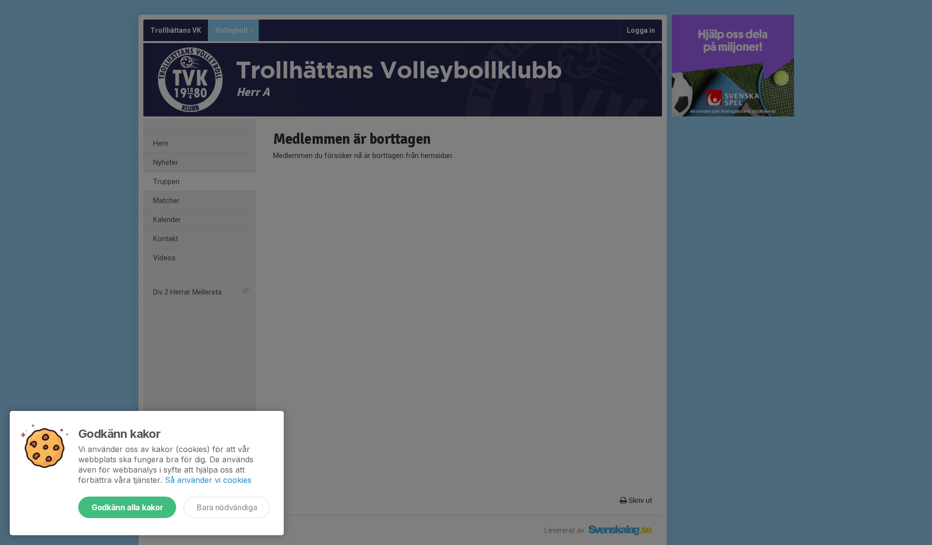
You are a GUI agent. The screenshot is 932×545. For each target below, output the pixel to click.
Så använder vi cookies (208, 480)
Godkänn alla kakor (127, 507)
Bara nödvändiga (227, 507)
